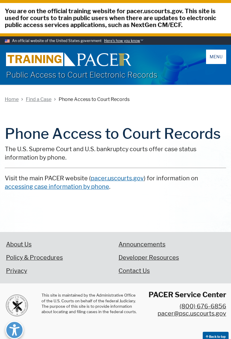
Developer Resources (149, 257)
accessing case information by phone (57, 186)
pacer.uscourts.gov (117, 178)
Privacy (16, 270)
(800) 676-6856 (203, 306)
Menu (216, 56)
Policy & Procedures (34, 257)
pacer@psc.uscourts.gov (192, 313)
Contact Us (134, 270)
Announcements (142, 244)
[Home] (104, 59)
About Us (19, 244)
